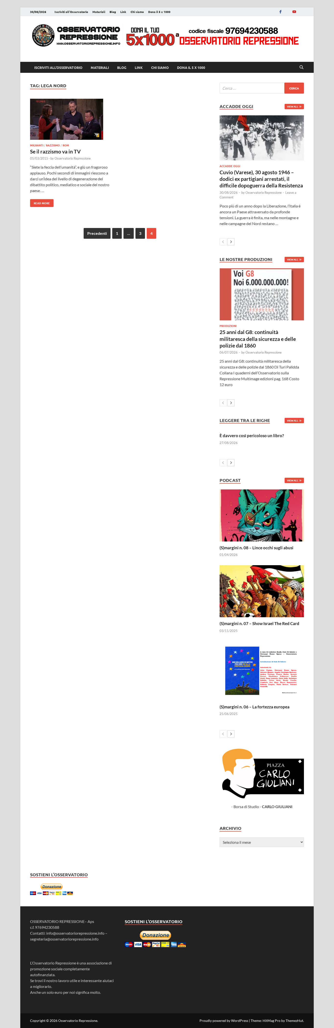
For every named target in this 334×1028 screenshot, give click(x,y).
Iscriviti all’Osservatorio (71, 12)
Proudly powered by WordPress (224, 1020)
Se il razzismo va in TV (55, 151)
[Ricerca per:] (262, 88)
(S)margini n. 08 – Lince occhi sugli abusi (256, 547)
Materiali (98, 12)
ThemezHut (294, 1020)
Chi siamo (137, 12)
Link (123, 12)
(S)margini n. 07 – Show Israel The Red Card (259, 623)
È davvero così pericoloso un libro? (252, 435)
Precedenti (97, 233)
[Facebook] (280, 11)
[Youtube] (294, 11)
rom (66, 145)
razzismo (53, 145)
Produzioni (228, 326)
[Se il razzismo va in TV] (72, 120)
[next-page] (230, 241)
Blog (113, 12)
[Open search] (301, 67)
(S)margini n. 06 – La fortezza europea (254, 706)
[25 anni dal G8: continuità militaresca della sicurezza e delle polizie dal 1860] (262, 294)
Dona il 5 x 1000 (159, 12)
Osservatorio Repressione (73, 158)
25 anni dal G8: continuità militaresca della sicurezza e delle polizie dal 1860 (258, 338)
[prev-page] (223, 241)
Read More (40, 202)
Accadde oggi (230, 166)
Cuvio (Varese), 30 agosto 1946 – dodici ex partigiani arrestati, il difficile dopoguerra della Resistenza (261, 179)
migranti (36, 145)
